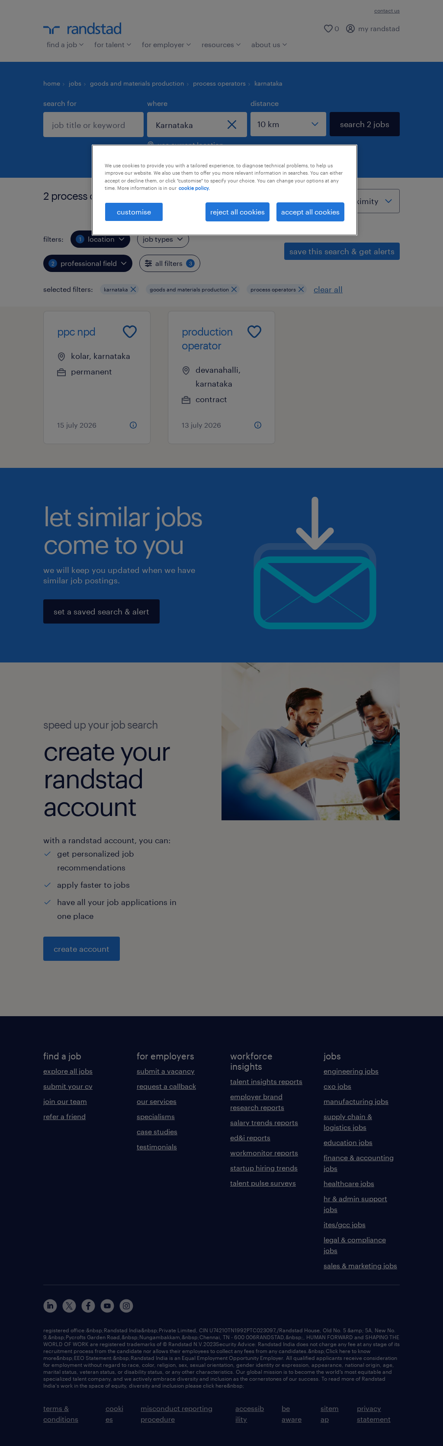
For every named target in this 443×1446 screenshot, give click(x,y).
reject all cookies (237, 212)
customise (134, 212)
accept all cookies (310, 212)
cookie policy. (194, 188)
